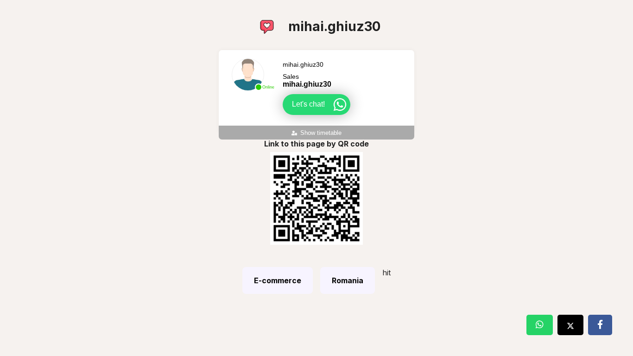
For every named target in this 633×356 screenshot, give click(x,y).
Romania (347, 280)
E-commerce (277, 280)
